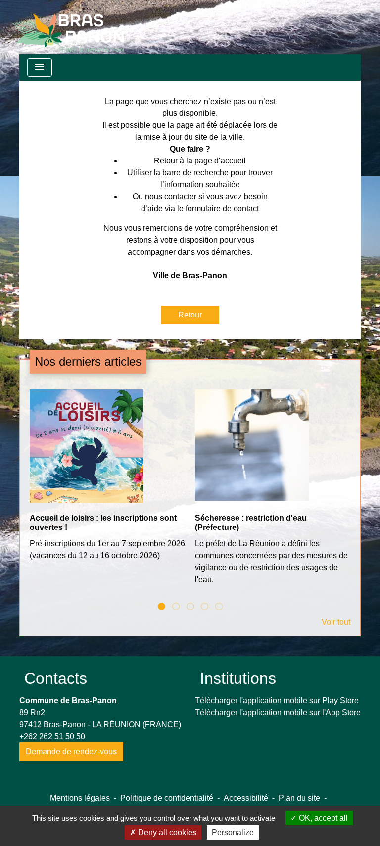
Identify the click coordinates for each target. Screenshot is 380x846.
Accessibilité (246, 798)
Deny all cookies (166, 832)
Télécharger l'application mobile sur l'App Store (278, 712)
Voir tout (336, 622)
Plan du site (299, 798)
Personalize (233, 832)
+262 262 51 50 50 (52, 736)
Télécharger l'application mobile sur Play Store (277, 700)
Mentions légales (80, 798)
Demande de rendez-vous (71, 751)
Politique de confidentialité (166, 798)
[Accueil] (68, 27)
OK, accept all (322, 818)
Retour (190, 315)
